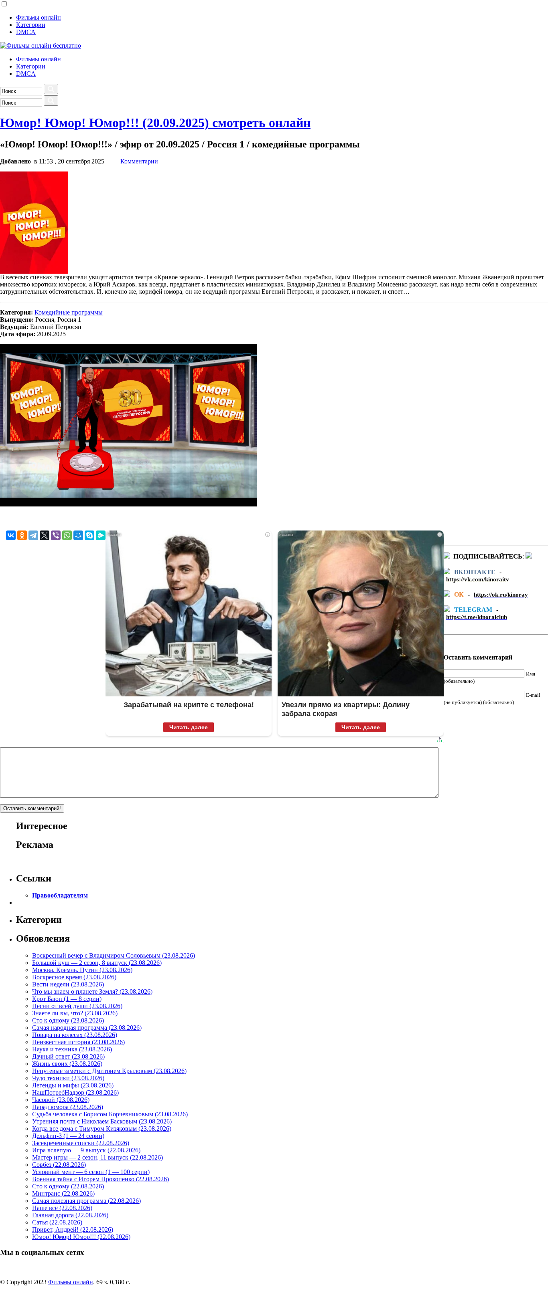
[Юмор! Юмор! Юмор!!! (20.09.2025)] (34, 271)
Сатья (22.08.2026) (57, 1222)
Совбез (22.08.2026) (59, 1164)
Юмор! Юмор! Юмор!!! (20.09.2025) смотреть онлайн (155, 122)
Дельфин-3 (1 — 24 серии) (68, 1135)
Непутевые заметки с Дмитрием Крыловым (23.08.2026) (109, 1070)
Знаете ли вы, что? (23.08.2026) (75, 1013)
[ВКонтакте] (11, 535)
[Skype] (89, 535)
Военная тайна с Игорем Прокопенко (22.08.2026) (100, 1179)
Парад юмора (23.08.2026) (67, 1106)
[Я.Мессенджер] (101, 535)
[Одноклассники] (22, 535)
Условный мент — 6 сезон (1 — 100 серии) (91, 1171)
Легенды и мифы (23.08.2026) (73, 1085)
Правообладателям (60, 895)
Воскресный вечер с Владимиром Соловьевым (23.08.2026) (113, 955)
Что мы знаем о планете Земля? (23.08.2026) (92, 991)
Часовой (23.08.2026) (60, 1099)
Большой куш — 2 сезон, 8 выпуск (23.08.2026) (97, 962)
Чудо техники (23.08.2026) (68, 1078)
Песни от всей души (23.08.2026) (77, 1006)
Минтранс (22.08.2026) (63, 1193)
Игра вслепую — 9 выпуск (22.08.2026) (86, 1150)
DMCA (26, 31)
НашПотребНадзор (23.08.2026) (75, 1092)
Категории (30, 24)
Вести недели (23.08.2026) (68, 984)
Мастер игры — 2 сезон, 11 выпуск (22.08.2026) (97, 1157)
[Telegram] (33, 535)
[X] (44, 535)
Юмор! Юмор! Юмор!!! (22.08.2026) (81, 1236)
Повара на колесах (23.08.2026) (74, 1034)
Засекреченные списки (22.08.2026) (80, 1143)
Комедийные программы (69, 312)
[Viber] (56, 535)
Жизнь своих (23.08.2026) (67, 1063)
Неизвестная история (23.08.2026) (78, 1042)
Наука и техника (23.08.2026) (72, 1049)
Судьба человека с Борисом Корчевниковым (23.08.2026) (110, 1114)
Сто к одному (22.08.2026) (68, 1186)
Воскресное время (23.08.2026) (74, 977)
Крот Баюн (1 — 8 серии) (66, 998)
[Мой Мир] (78, 535)
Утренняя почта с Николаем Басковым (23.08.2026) (102, 1121)
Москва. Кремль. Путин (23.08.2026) (82, 969)
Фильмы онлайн (38, 17)
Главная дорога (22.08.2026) (70, 1215)
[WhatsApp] (67, 535)
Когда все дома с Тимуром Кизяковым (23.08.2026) (101, 1128)
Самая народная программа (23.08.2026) (87, 1027)
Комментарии (139, 161)
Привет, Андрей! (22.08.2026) (72, 1229)
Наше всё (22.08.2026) (62, 1207)
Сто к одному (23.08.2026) (68, 1020)
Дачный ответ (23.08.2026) (68, 1056)
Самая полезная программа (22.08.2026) (86, 1200)
